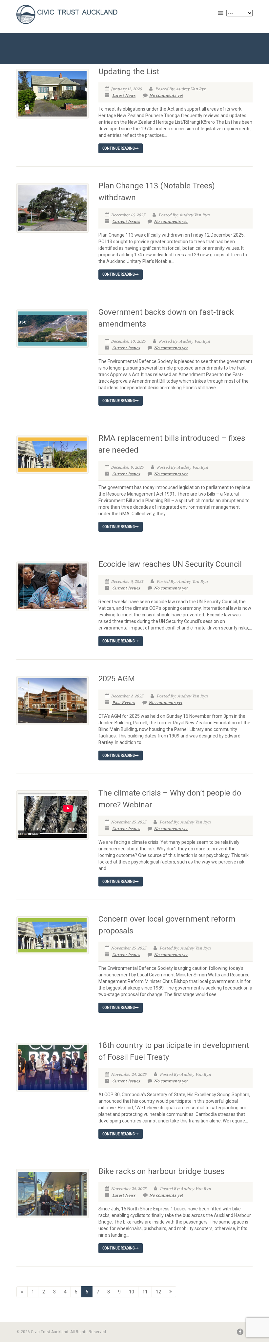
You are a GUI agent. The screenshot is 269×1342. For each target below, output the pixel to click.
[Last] (170, 1291)
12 (158, 1291)
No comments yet (166, 95)
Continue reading (118, 148)
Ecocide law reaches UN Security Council (170, 564)
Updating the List (128, 71)
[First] (22, 1291)
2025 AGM (116, 678)
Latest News (123, 95)
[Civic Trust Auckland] (73, 14)
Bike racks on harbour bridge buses (161, 1171)
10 (131, 1291)
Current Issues (126, 221)
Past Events (123, 702)
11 (145, 1291)
